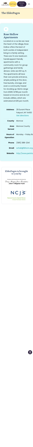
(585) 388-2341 (23, 142)
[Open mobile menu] (28, 4)
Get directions (22, 115)
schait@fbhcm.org (24, 148)
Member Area (21, 4)
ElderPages (13, 4)
